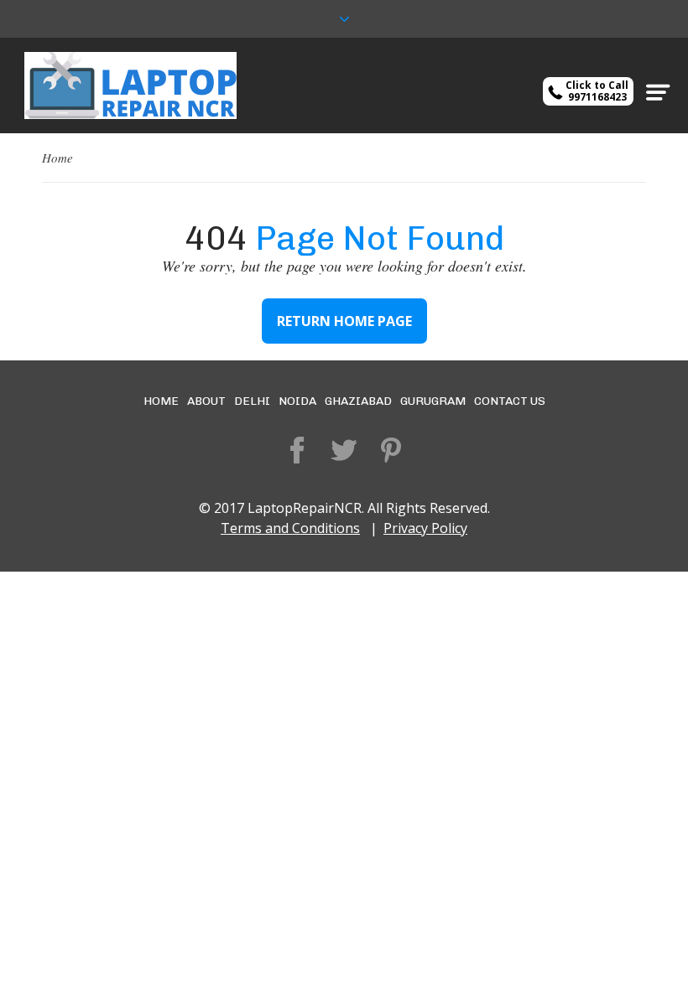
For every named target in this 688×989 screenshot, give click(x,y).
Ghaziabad (358, 401)
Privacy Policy (425, 528)
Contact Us (509, 401)
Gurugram (433, 401)
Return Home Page (344, 321)
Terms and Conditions (290, 528)
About (206, 401)
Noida (297, 401)
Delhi (252, 401)
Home (57, 157)
